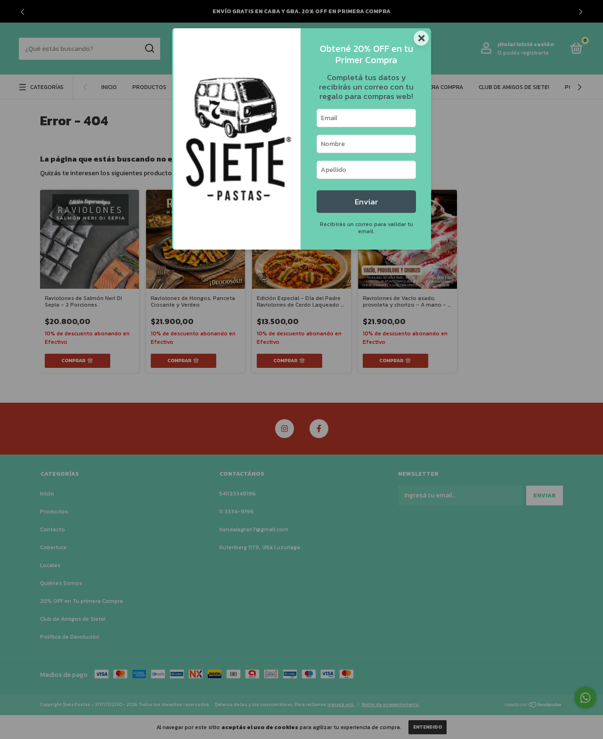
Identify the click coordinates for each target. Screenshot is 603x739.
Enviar (366, 202)
